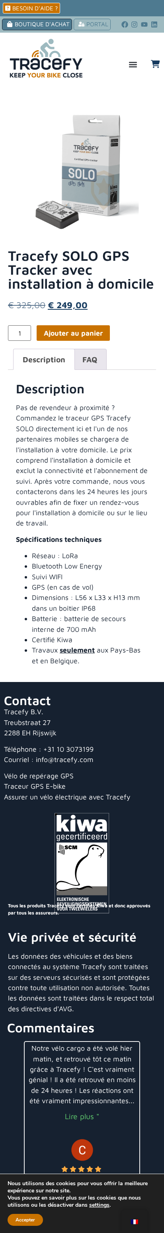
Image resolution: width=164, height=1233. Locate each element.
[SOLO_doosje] (82, 166)
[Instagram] (134, 24)
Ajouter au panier (73, 333)
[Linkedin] (154, 24)
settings (99, 1205)
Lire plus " (82, 1116)
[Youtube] (144, 24)
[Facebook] (124, 24)
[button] (132, 64)
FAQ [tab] (89, 359)
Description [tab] (44, 359)
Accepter (25, 1220)
